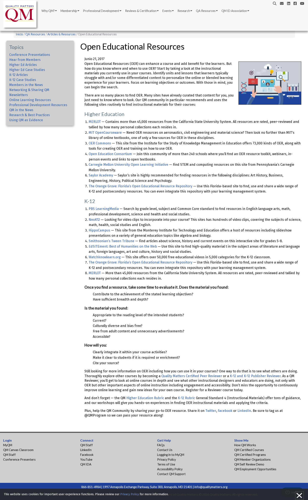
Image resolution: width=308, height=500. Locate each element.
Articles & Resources (61, 34)
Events (167, 11)
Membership (69, 11)
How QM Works (245, 445)
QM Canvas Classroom (18, 450)
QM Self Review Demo (249, 464)
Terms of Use (166, 464)
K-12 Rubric (186, 398)
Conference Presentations (29, 55)
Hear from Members (25, 60)
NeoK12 (94, 220)
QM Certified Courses (249, 450)
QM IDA (85, 464)
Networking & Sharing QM (29, 90)
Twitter (210, 411)
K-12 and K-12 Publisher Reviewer (255, 376)
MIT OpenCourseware (105, 133)
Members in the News (26, 85)
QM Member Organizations (252, 459)
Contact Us (164, 450)
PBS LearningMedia (104, 209)
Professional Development (101, 11)
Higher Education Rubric (145, 398)
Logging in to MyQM (170, 454)
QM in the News (21, 110)
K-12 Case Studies (22, 80)
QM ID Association (234, 11)
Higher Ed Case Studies (27, 70)
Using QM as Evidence (26, 120)
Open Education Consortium (110, 154)
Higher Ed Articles (23, 65)
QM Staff (9, 454)
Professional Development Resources (38, 105)
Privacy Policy (166, 459)
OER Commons (100, 143)
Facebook (225, 411)
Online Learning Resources (30, 100)
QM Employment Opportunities (255, 469)
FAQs (161, 445)
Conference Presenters (19, 459)
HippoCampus (99, 230)
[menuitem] (49, 11)
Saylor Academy (101, 175)
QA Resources (206, 11)
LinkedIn (244, 411)
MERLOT (95, 122)
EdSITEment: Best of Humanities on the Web (123, 246)
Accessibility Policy (169, 469)
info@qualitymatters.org (211, 487)
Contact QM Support (171, 474)
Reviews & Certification (141, 11)
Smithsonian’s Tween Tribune (111, 241)
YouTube (86, 459)
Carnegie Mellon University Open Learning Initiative (128, 165)
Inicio (19, 34)
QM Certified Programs (250, 454)
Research (183, 11)
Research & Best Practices (29, 115)
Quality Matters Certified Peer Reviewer (191, 376)
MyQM (7, 445)
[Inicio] (21, 15)
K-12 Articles (18, 75)
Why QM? (48, 11)
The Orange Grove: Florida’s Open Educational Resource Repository (140, 186)
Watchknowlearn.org (105, 257)
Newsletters (18, 95)
